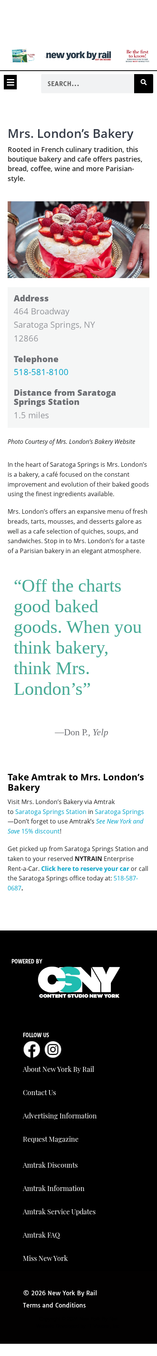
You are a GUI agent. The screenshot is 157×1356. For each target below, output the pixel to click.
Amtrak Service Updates (59, 1211)
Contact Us (39, 1092)
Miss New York (45, 1258)
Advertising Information (60, 1115)
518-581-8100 (41, 371)
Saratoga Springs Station (51, 811)
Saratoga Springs (119, 811)
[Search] (143, 83)
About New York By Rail (58, 1069)
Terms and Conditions (54, 1305)
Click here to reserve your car (85, 868)
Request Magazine (50, 1139)
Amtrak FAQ (41, 1234)
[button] (10, 82)
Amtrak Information (54, 1188)
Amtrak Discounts (50, 1165)
